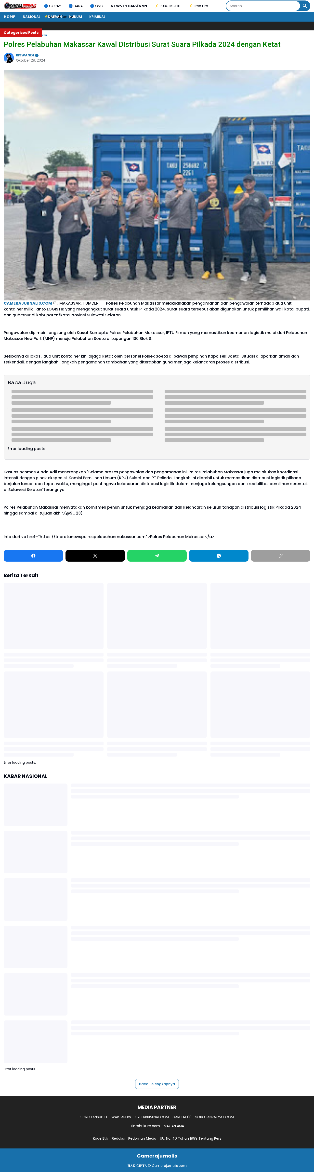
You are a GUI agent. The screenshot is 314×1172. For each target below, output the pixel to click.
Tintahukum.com (145, 1125)
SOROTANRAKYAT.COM (214, 1117)
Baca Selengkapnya (157, 1084)
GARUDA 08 (182, 1117)
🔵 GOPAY (52, 5)
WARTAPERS (121, 1117)
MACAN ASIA (174, 1125)
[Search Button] (305, 6)
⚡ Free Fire (198, 5)
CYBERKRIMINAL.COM (152, 1117)
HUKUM (75, 16)
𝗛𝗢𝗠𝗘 (9, 16)
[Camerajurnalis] (20, 6)
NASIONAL (31, 16)
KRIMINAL (97, 16)
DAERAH (55, 16)
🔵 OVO (96, 5)
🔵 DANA (75, 5)
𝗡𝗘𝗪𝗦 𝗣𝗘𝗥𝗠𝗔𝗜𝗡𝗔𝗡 (129, 5)
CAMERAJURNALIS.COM (28, 303)
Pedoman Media (142, 1138)
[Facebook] (33, 556)
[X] (95, 556)
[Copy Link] (280, 556)
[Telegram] (157, 556)
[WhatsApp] (219, 556)
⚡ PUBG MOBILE (168, 5)
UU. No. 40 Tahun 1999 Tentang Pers (190, 1138)
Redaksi (118, 1138)
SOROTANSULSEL (94, 1117)
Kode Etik (100, 1138)
